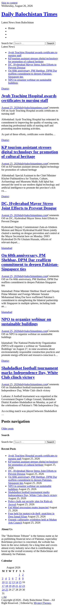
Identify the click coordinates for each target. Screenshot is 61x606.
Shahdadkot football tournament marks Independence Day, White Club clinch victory (29, 372)
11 (6, 582)
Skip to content (9, 2)
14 (16, 582)
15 (20, 582)
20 (13, 586)
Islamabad (6, 248)
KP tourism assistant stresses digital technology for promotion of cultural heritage (33, 60)
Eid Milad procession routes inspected (28, 507)
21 (16, 586)
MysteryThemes (42, 603)
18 (6, 586)
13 (13, 582)
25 (6, 589)
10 (3, 582)
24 (3, 589)
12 (10, 582)
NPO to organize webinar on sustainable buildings (26, 321)
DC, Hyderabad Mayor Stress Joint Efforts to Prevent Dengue (29, 205)
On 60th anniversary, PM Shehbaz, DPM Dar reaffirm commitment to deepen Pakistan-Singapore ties (32, 73)
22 (20, 586)
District (5, 88)
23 (23, 586)
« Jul (3, 597)
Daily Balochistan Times (29, 14)
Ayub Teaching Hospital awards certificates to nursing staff (28, 98)
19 (10, 586)
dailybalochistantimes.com (33, 107)
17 (3, 586)
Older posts (7, 428)
